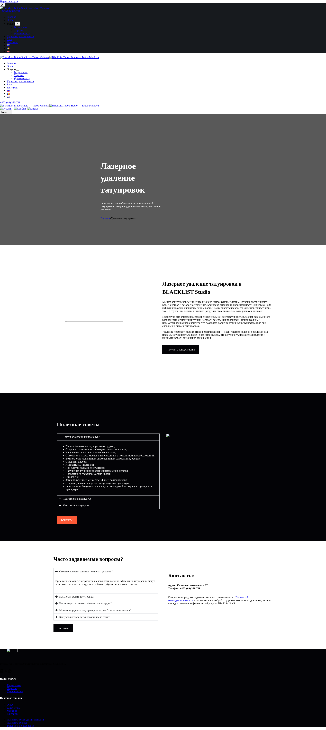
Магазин (12, 710)
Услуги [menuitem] (11, 23)
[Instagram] (2, 671)
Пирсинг (12, 688)
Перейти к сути (9, 1)
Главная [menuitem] (11, 16)
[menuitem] (17, 24)
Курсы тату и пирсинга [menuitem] (20, 36)
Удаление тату (15, 691)
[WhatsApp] (10, 671)
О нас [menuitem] (10, 20)
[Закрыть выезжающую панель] (2, 5)
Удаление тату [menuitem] (22, 33)
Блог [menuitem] (9, 39)
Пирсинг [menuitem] (19, 30)
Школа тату (13, 707)
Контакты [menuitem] (12, 42)
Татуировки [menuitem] (21, 27)
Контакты (12, 713)
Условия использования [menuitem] (20, 725)
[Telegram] (6, 671)
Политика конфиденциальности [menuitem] (25, 719)
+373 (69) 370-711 (10, 11)
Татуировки (14, 685)
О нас (10, 704)
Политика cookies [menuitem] (17, 722)
